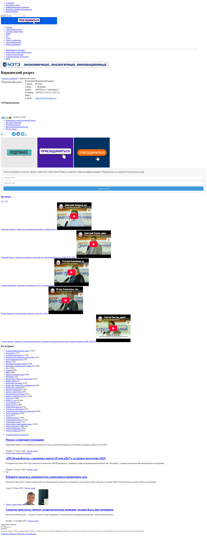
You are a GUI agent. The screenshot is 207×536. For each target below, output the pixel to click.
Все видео (6, 196)
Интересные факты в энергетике (19, 379)
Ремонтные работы (13, 407)
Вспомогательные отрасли (16, 364)
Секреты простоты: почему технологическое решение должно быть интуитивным (59, 509)
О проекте (10, 3)
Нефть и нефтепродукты (16, 396)
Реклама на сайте (13, 5)
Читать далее (32, 451)
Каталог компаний (10, 78)
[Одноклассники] (7, 117)
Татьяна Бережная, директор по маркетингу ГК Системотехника (27, 285)
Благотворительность (14, 359)
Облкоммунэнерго (13, 125)
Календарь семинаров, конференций (21, 385)
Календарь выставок (14, 383)
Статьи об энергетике (14, 54)
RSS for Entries (12, 12)
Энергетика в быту (13, 422)
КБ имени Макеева (13, 123)
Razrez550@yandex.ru (46, 98)
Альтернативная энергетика (17, 57)
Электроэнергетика (14, 29)
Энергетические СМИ (15, 426)
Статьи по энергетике (15, 409)
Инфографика (11, 381)
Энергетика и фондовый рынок (19, 52)
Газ (7, 36)
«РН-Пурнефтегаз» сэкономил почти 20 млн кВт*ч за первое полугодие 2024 (55, 458)
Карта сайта (4, 528)
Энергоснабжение (13, 44)
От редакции (11, 403)
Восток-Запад (11, 129)
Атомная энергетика (14, 355)
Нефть (8, 34)
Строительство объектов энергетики (21, 411)
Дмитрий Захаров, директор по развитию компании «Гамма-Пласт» (29, 229)
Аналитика (10, 353)
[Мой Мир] (10, 117)
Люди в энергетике (13, 40)
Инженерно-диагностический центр (20, 120)
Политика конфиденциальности (19, 9)
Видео (8, 362)
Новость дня (11, 400)
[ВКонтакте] (2, 117)
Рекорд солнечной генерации (25, 439)
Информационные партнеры (17, 7)
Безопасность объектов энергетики (20, 357)
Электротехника (12, 418)
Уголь (8, 38)
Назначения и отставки (15, 50)
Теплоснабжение (13, 413)
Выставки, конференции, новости (20, 366)
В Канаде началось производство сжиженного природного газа (46, 476)
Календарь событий (14, 387)
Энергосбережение (13, 42)
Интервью (10, 377)
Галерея (9, 370)
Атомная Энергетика (14, 32)
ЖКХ (8, 59)
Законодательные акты (15, 375)
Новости (9, 398)
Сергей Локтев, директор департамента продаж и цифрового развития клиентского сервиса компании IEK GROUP (48, 341)
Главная (9, 27)
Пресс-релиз (11, 405)
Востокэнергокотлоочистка (17, 127)
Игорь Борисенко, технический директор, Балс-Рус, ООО (24, 313)
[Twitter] (5, 117)
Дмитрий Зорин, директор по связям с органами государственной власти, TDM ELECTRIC (38, 257)
